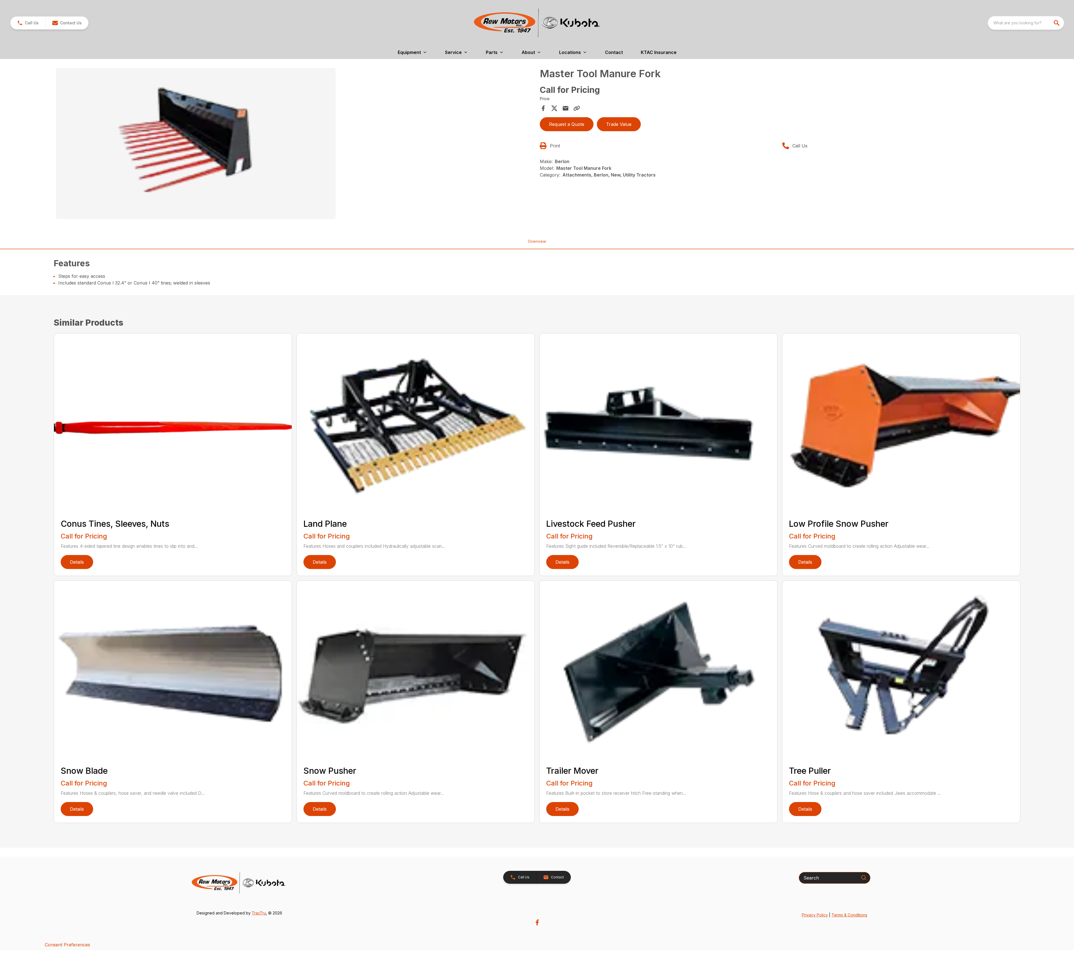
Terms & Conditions (849, 915)
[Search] (864, 877)
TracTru (259, 913)
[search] (1057, 23)
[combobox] (1026, 23)
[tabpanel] (295, 144)
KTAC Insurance (659, 52)
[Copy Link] (576, 108)
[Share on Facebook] (543, 108)
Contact (614, 52)
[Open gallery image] (196, 143)
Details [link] (77, 562)
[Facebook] (537, 922)
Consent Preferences (67, 944)
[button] (27, 23)
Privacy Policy (815, 915)
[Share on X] (554, 108)
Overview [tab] (537, 241)
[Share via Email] (565, 108)
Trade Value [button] (619, 124)
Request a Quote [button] (566, 124)
